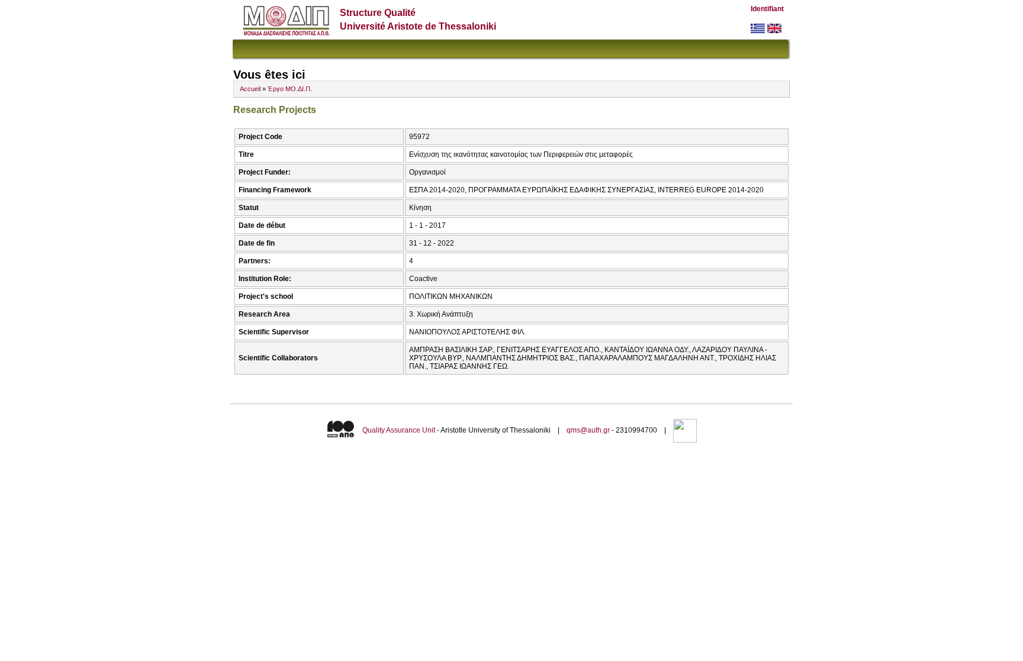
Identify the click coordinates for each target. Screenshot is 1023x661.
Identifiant (767, 9)
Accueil (250, 88)
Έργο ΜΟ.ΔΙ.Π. (290, 88)
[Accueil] (286, 32)
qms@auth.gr (588, 430)
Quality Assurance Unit (398, 430)
